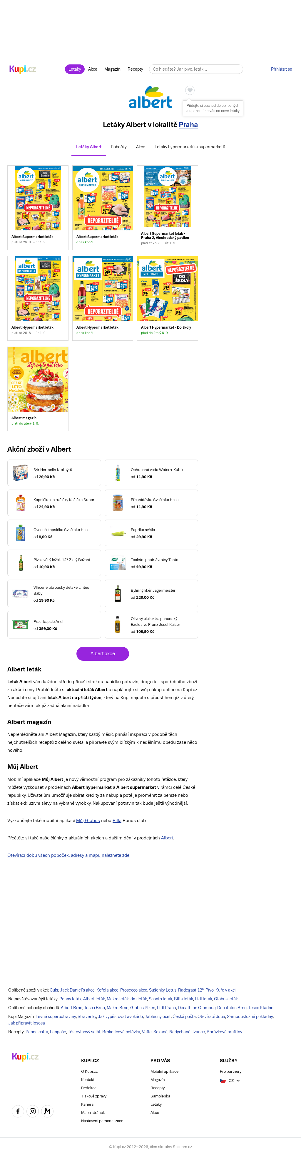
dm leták (139, 999)
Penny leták (70, 999)
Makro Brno (117, 1007)
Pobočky (119, 146)
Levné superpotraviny (56, 1016)
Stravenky (87, 1016)
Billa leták (183, 999)
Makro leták (118, 999)
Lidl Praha (166, 1007)
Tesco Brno (94, 1007)
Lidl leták (203, 999)
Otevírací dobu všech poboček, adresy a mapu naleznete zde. (68, 855)
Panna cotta (37, 1031)
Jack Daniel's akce (77, 990)
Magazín (112, 69)
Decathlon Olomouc (196, 1007)
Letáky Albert (88, 146)
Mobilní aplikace (164, 1071)
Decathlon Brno (232, 1007)
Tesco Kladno (260, 1007)
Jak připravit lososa (26, 1023)
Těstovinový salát (84, 1031)
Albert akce (103, 653)
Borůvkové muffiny (224, 1031)
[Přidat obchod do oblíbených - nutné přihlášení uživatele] (190, 90)
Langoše (58, 1031)
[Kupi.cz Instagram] (32, 1112)
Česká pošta (184, 1016)
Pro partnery (230, 1071)
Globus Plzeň (142, 1007)
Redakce (88, 1088)
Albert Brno (71, 1007)
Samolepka (160, 1096)
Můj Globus (88, 820)
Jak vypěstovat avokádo (120, 1016)
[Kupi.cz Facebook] (18, 1112)
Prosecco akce (133, 990)
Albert (167, 837)
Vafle (147, 1031)
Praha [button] (188, 125)
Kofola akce (107, 990)
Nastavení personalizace (102, 1121)
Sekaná (160, 1031)
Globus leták (226, 999)
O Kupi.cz (89, 1071)
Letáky (74, 69)
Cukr (54, 990)
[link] (37, 207)
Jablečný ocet (158, 1016)
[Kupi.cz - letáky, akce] (23, 70)
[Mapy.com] (47, 1112)
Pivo (209, 990)
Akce (92, 69)
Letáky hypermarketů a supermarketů (190, 146)
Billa (117, 820)
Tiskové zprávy (93, 1096)
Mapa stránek (93, 1112)
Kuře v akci (225, 990)
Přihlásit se (281, 69)
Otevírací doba (211, 1016)
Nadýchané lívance (187, 1031)
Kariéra (87, 1104)
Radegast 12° (191, 990)
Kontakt (87, 1079)
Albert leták (94, 999)
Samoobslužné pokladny (250, 1016)
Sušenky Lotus (162, 990)
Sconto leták (160, 999)
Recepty (135, 69)
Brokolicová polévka (121, 1031)
